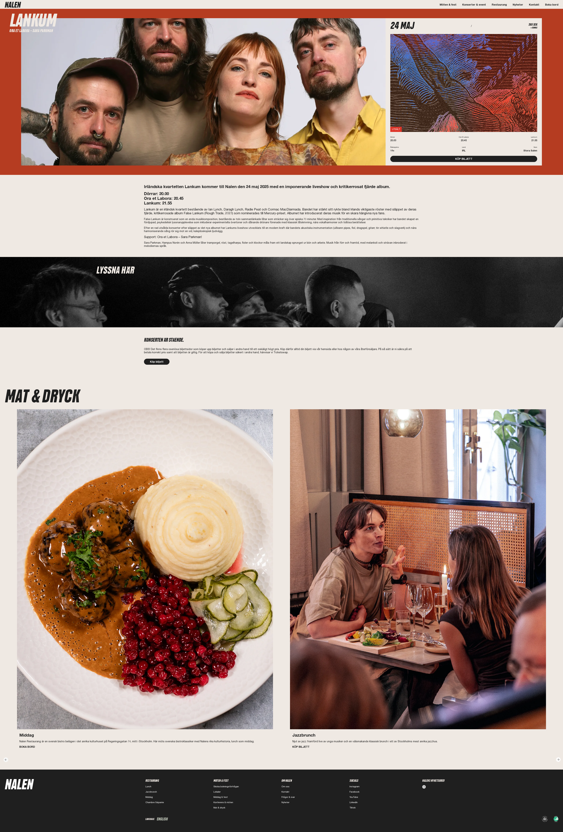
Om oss (285, 786)
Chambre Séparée (154, 802)
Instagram (354, 786)
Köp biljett (156, 361)
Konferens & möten (223, 802)
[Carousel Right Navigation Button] (557, 759)
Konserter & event (474, 4)
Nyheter (518, 4)
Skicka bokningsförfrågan (226, 786)
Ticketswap (281, 352)
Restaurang (499, 4)
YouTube (354, 797)
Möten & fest (448, 4)
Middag (149, 797)
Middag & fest (220, 797)
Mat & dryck (219, 807)
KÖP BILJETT (463, 158)
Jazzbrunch (151, 792)
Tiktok (353, 807)
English (162, 819)
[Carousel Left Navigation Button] (5, 759)
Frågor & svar (288, 797)
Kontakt (534, 4)
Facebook (354, 792)
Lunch (148, 786)
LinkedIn (354, 802)
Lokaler (217, 792)
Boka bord (551, 4)
